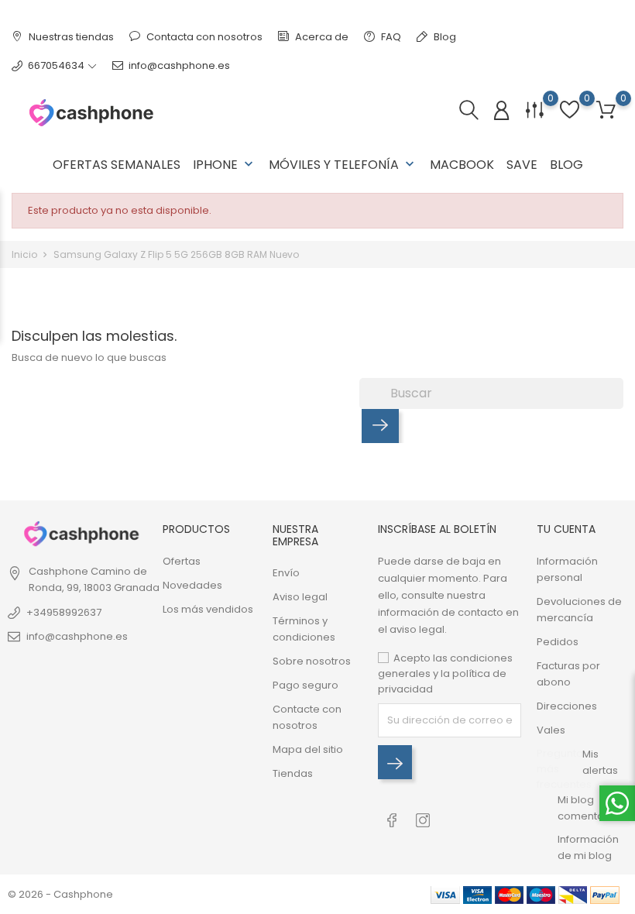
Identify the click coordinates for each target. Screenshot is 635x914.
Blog (443, 36)
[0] (606, 110)
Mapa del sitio (308, 749)
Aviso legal (300, 596)
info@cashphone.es (179, 65)
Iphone (224, 165)
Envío (286, 572)
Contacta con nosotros (203, 36)
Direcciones (567, 706)
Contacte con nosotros (307, 717)
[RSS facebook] (391, 812)
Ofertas (182, 561)
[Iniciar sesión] (501, 111)
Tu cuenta (566, 529)
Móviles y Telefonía (343, 165)
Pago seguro (305, 685)
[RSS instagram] (422, 812)
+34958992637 (63, 612)
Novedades (192, 585)
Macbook (462, 165)
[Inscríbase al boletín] (395, 762)
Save (521, 165)
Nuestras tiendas (70, 36)
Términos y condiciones (304, 628)
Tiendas (293, 773)
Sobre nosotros (312, 661)
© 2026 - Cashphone (60, 894)
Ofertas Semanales (116, 165)
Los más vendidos (208, 609)
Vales (551, 730)
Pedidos (557, 641)
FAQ (390, 36)
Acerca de (320, 36)
